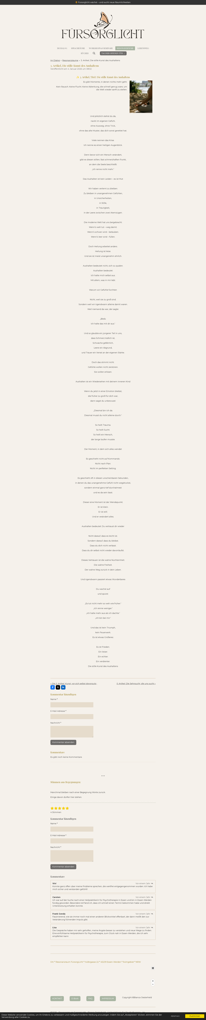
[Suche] (94, 53)
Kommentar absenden (63, 742)
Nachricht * (55, 723)
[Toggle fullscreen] (152, 968)
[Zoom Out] (152, 984)
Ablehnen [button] (175, 1016)
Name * (54, 699)
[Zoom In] (152, 981)
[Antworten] (152, 883)
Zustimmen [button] (194, 1016)
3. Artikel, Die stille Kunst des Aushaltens (100, 60)
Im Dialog (55, 60)
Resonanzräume (70, 60)
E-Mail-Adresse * (58, 711)
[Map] (103, 976)
